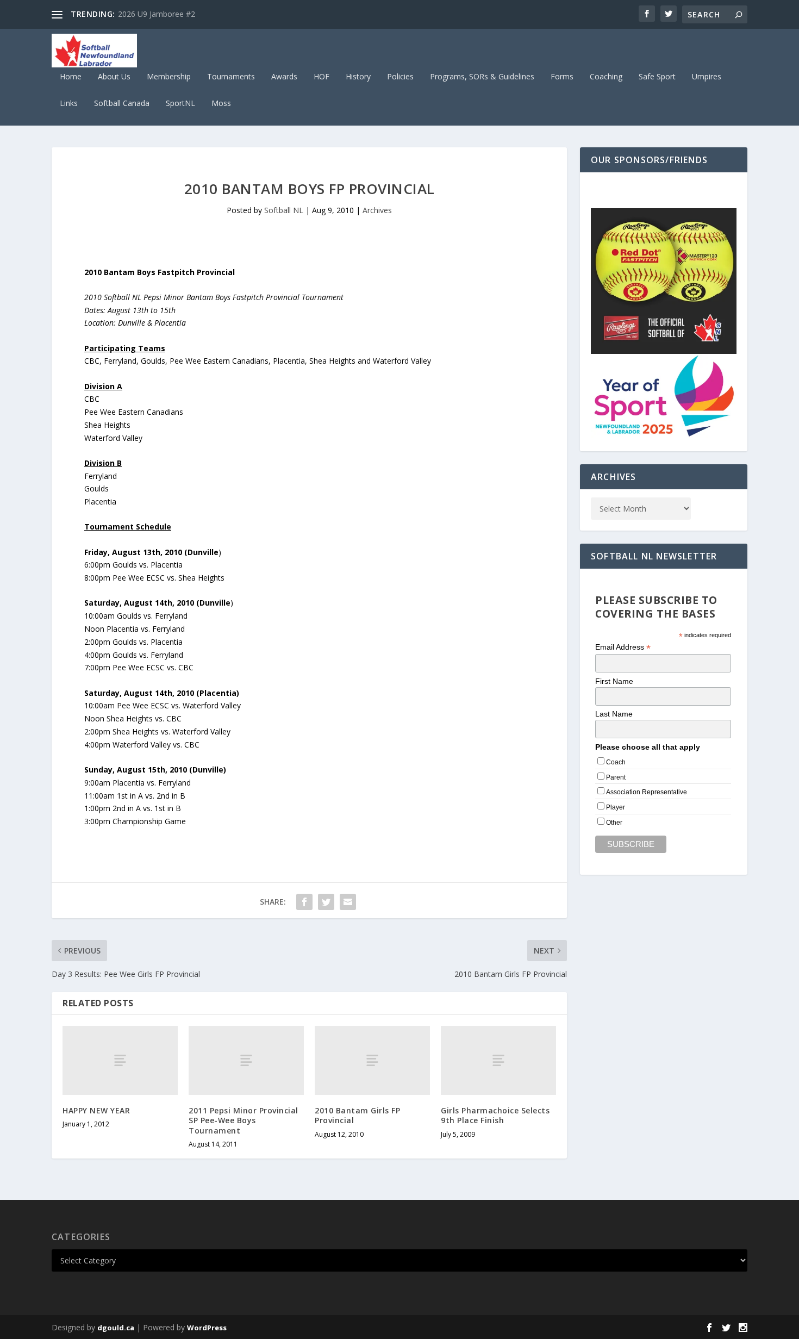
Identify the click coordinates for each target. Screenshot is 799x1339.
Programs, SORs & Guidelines (482, 77)
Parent (616, 777)
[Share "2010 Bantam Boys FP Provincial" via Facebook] (304, 902)
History (358, 77)
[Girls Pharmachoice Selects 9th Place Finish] (498, 1060)
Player (615, 807)
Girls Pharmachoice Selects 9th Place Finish (495, 1115)
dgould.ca (115, 1327)
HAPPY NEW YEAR (96, 1110)
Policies (400, 77)
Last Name (614, 713)
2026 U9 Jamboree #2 (156, 14)
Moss (221, 103)
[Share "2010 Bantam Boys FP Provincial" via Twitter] (326, 902)
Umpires (706, 77)
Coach (616, 762)
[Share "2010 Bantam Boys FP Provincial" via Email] (348, 902)
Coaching (606, 77)
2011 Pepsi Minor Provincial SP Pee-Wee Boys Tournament (243, 1120)
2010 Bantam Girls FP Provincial (357, 1115)
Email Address (623, 647)
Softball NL (283, 210)
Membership (169, 77)
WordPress (207, 1327)
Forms (562, 77)
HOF (321, 77)
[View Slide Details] (663, 281)
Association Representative (646, 792)
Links (69, 103)
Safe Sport (657, 77)
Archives (377, 210)
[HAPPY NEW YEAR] (120, 1060)
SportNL (180, 103)
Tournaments (231, 77)
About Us (114, 77)
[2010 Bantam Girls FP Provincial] (372, 1060)
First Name (614, 681)
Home (71, 77)
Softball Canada (121, 103)
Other (614, 822)
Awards (284, 77)
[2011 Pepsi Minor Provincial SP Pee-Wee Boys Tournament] (246, 1060)
